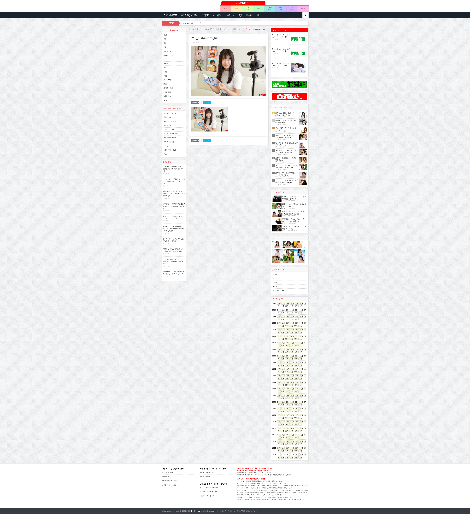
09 (286, 326)
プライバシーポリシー (170, 485)
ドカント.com (196, 511)
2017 (274, 362)
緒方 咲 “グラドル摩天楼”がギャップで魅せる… (286, 174)
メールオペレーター (171, 113)
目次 (259, 15)
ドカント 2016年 (279, 290)
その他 (166, 154)
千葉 (165, 72)
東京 (225, 8)
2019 (274, 349)
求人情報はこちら (243, 3)
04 (291, 303)
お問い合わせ (205, 476)
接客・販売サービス (171, 138)
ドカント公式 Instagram (209, 492)
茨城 (165, 76)
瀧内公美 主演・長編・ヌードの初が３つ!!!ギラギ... (286, 114)
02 (282, 303)
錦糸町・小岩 (168, 55)
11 (295, 326)
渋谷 (165, 39)
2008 (274, 422)
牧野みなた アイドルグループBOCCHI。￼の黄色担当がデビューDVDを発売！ (174, 228)
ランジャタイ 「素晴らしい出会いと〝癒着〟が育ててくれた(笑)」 (174, 181)
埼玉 (165, 67)
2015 (274, 376)
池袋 (165, 43)
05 (296, 303)
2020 (274, 343)
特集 (240, 15)
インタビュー (217, 15)
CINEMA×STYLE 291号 (192, 23)
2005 (274, 441)
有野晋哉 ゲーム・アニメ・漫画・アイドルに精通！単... (293, 220)
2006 (274, 435)
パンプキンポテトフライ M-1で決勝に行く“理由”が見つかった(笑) (174, 261)
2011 (274, 402)
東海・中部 (167, 80)
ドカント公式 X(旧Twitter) (209, 487)
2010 (274, 408)
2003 (274, 454)
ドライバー (167, 146)
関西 (258, 8)
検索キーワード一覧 (207, 496)
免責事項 (166, 476)
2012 (274, 395)
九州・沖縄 (167, 96)
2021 (274, 336)
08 (281, 326)
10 (290, 326)
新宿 (165, 35)
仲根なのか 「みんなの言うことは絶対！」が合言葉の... (286, 151)
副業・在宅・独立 (170, 150)
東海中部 (247, 8)
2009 (274, 415)
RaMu (275, 286)
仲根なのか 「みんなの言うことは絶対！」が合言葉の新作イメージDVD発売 (174, 193)
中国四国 (280, 8)
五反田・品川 (168, 51)
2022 (274, 329)
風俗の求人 (167, 117)
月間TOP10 (278, 107)
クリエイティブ (169, 142)
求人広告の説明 (168, 472)
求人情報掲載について (208, 472)
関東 (236, 8)
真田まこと (277, 278)
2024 (274, 316)
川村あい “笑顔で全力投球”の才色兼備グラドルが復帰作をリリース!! (174, 169)
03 (287, 303)
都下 (165, 59)
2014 (274, 382)
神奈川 (166, 63)
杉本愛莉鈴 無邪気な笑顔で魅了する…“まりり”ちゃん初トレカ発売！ (174, 206)
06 (300, 303)
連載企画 (249, 15)
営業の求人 (167, 125)
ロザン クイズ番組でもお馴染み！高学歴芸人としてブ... (293, 212)
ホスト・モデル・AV (171, 133)
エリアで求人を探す (189, 15)
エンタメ (231, 15)
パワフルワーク (169, 129)
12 (299, 313)
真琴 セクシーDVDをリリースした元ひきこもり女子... (286, 136)
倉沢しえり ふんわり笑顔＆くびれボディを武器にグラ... (286, 166)
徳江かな (276, 274)
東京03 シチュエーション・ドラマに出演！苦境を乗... (294, 198)
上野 (165, 47)
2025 (274, 310)
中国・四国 (167, 92)
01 (278, 303)
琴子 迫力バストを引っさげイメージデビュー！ (286, 129)
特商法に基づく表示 (169, 481)
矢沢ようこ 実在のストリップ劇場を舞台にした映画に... (286, 181)
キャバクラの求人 (170, 121)
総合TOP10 (288, 107)
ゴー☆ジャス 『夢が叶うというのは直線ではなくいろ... (294, 227)
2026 (274, 303)
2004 (274, 448)
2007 (274, 428)
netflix (275, 282)
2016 (274, 369)
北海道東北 (269, 8)
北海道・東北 (168, 88)
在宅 (303, 8)
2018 (274, 356)
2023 (274, 323)
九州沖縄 (292, 8)
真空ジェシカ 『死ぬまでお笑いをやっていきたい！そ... (294, 205)
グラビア (205, 15)
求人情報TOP (171, 15)
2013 (274, 389)
